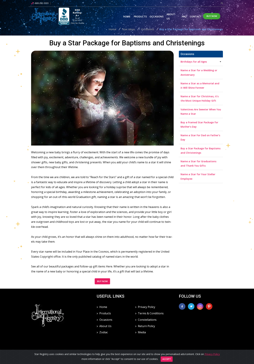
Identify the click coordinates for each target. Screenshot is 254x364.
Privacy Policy (146, 307)
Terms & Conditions (151, 313)
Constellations (147, 320)
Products (140, 16)
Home (126, 16)
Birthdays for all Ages (194, 61)
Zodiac (103, 332)
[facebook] (182, 306)
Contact (196, 16)
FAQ (184, 16)
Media (142, 332)
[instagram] (200, 306)
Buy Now (211, 16)
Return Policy (146, 326)
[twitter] (191, 306)
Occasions (156, 16)
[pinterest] (209, 306)
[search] (222, 3)
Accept (166, 359)
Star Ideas (128, 29)
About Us (171, 16)
